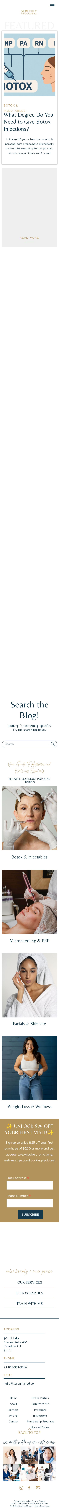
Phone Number (19, 1195)
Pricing (13, 1415)
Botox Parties (40, 1398)
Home (13, 1398)
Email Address (18, 1177)
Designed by (19, 1501)
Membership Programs (40, 1421)
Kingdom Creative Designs (34, 1501)
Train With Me (40, 1403)
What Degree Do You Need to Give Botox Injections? (28, 121)
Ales (25, 1504)
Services (13, 1409)
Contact (13, 1421)
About (13, 1403)
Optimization (16, 1504)
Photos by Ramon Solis (39, 1504)
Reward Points (40, 1427)
